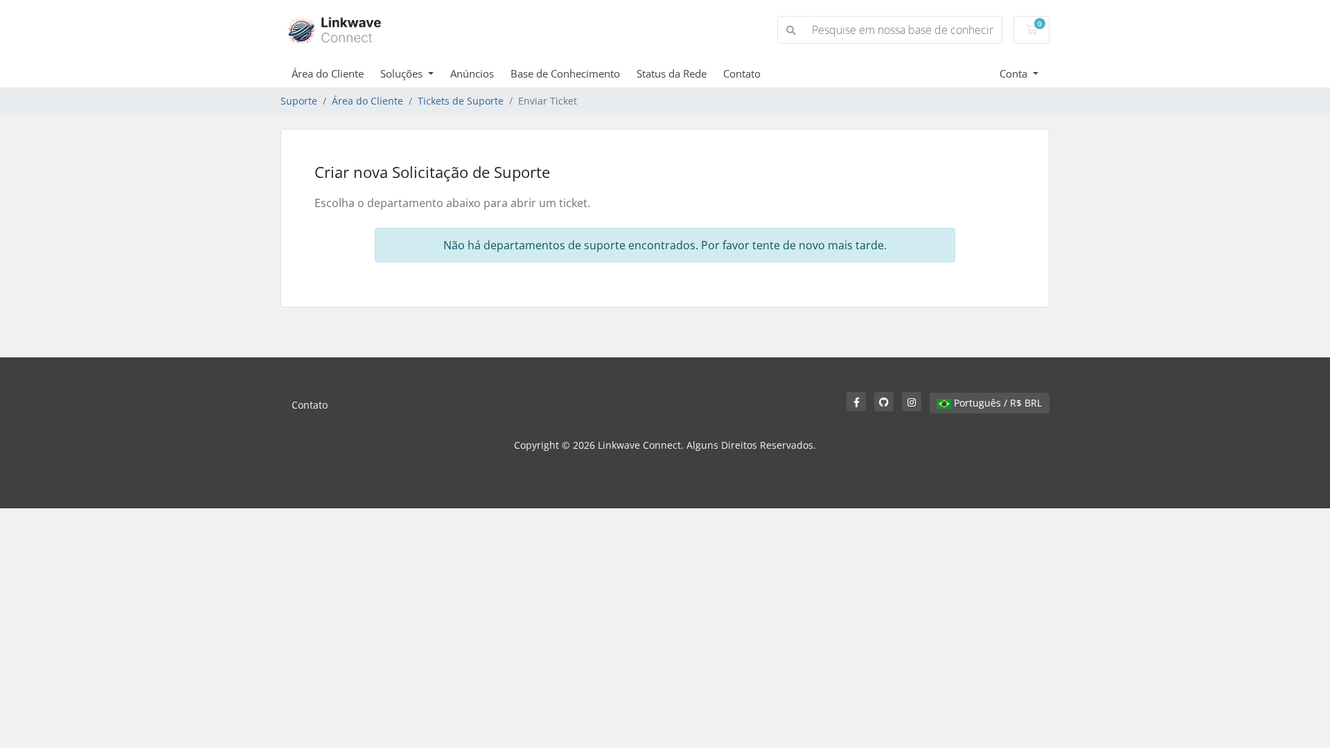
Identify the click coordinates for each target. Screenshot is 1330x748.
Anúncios (472, 73)
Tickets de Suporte (461, 100)
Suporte (299, 100)
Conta (1015, 73)
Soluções (402, 73)
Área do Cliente (328, 73)
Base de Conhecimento (565, 73)
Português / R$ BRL (996, 402)
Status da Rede (672, 73)
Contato (742, 73)
